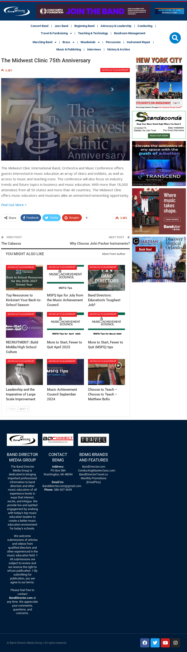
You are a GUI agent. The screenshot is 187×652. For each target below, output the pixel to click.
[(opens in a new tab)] (24, 278)
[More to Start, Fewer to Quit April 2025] (65, 325)
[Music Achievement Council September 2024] (65, 372)
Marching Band (42, 42)
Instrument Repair (138, 42)
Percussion (113, 42)
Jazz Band (61, 26)
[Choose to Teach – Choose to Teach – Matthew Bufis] (106, 372)
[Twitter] (155, 642)
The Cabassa (11, 243)
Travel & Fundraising (54, 33)
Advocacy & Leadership (116, 26)
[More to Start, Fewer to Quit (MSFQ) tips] (106, 325)
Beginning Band (84, 26)
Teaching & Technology (93, 33)
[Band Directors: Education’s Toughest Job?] (106, 278)
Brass (66, 42)
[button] (175, 38)
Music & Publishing (68, 49)
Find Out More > (14, 204)
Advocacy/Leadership (115, 70)
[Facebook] (144, 642)
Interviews (94, 49)
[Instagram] (175, 642)
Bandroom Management (129, 33)
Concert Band (39, 26)
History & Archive (118, 49)
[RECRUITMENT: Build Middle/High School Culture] (24, 325)
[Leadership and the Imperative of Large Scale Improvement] (24, 372)
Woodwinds (88, 42)
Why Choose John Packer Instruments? (100, 243)
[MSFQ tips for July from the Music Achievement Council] (65, 278)
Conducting (145, 26)
